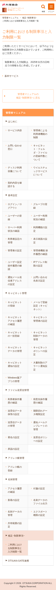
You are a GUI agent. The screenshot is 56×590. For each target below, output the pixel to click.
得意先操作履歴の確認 (40, 401)
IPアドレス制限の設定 (40, 264)
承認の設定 (13, 449)
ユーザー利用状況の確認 (40, 217)
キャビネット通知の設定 (15, 364)
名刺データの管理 (15, 513)
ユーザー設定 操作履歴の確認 (15, 265)
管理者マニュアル (10, 18)
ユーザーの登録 (15, 217)
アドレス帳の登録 (15, 469)
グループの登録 (40, 206)
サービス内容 (15, 130)
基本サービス (12, 76)
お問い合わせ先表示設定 (40, 279)
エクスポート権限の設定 (40, 513)
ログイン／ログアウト (15, 206)
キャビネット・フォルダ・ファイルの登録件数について (40, 152)
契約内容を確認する (15, 184)
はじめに (12, 121)
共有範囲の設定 (15, 525)
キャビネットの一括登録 (15, 334)
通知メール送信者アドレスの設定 (15, 281)
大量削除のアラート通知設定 (40, 366)
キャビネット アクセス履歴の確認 (15, 321)
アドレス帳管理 (16, 458)
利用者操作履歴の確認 (15, 401)
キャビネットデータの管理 (15, 349)
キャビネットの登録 (15, 304)
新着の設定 (13, 500)
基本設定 (12, 195)
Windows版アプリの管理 (15, 379)
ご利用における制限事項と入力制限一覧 (15, 548)
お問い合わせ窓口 (15, 147)
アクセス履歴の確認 (15, 490)
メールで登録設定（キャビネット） (40, 306)
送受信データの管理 (15, 424)
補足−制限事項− (29, 18)
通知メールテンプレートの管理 (40, 426)
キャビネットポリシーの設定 (40, 351)
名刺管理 (12, 479)
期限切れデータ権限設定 (40, 412)
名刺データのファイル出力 (40, 502)
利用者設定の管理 (15, 241)
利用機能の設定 (40, 229)
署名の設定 (13, 437)
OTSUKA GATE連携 (18, 560)
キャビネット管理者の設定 (40, 319)
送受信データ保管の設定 (15, 412)
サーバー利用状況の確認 (15, 229)
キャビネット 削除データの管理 (40, 336)
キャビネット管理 (17, 293)
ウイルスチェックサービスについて (40, 171)
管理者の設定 (15, 250)
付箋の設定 (39, 488)
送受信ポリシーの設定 (40, 439)
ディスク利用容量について (15, 169)
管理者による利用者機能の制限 (40, 134)
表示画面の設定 (40, 241)
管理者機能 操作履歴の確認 (40, 252)
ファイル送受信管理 (18, 390)
